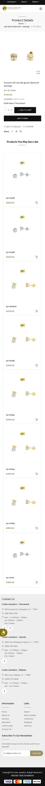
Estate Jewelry (30, 715)
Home (21, 23)
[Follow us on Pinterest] (20, 131)
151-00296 (10, 361)
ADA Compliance (27, 775)
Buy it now (23, 118)
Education (6, 722)
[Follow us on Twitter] (16, 131)
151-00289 (10, 523)
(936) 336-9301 (11, 646)
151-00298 (10, 252)
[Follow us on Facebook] (12, 131)
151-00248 (10, 198)
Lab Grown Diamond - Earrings (16, 26)
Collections (28, 719)
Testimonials (7, 726)
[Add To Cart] (36, 202)
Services (5, 719)
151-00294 (10, 469)
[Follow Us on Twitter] (10, 628)
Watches (28, 726)
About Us (5, 715)
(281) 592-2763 (10, 613)
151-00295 (10, 415)
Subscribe (37, 753)
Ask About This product (15, 103)
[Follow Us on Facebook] (4, 628)
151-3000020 (11, 306)
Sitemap (14, 775)
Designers (28, 722)
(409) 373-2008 (11, 679)
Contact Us (6, 729)
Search (27, 712)
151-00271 (10, 578)
